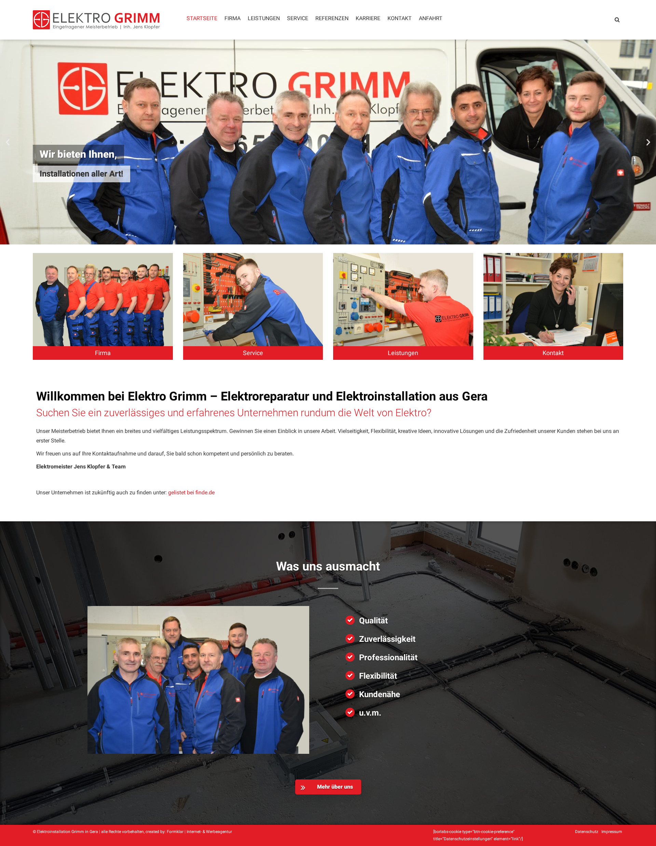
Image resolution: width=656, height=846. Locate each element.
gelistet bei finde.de (191, 492)
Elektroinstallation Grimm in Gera (67, 831)
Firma (232, 18)
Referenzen (331, 18)
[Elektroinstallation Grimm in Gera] (96, 19)
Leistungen (264, 18)
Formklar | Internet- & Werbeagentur (199, 831)
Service (297, 18)
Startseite (202, 18)
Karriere (368, 18)
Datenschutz (586, 831)
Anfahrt (430, 18)
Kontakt (399, 18)
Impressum (611, 831)
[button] (7, 142)
